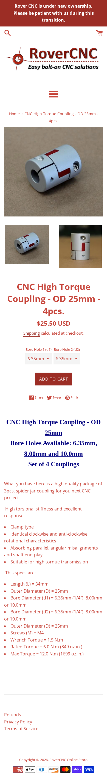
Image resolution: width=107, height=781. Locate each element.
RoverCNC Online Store (68, 759)
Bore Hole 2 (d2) (67, 349)
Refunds (12, 715)
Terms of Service (21, 729)
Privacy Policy (18, 722)
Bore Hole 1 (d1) (39, 349)
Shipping (31, 333)
